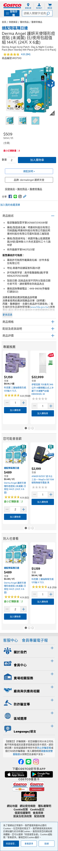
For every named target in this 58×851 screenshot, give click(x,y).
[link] (10, 196)
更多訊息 (7, 314)
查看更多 (29, 843)
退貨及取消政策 (22, 816)
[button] (49, 13)
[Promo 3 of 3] (32, 428)
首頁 (4, 22)
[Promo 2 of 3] (29, 428)
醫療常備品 (36, 22)
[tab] (29, 650)
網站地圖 (12, 806)
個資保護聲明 (22, 813)
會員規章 (38, 813)
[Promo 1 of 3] (25, 428)
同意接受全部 (12, 843)
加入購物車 (37, 160)
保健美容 (13, 22)
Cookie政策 (21, 809)
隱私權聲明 (44, 806)
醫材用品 (24, 22)
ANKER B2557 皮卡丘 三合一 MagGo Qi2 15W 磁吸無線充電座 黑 (43, 479)
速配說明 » (29, 171)
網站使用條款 (28, 806)
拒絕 (46, 843)
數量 (4, 159)
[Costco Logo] (12, 5)
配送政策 (39, 816)
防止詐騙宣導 (44, 747)
